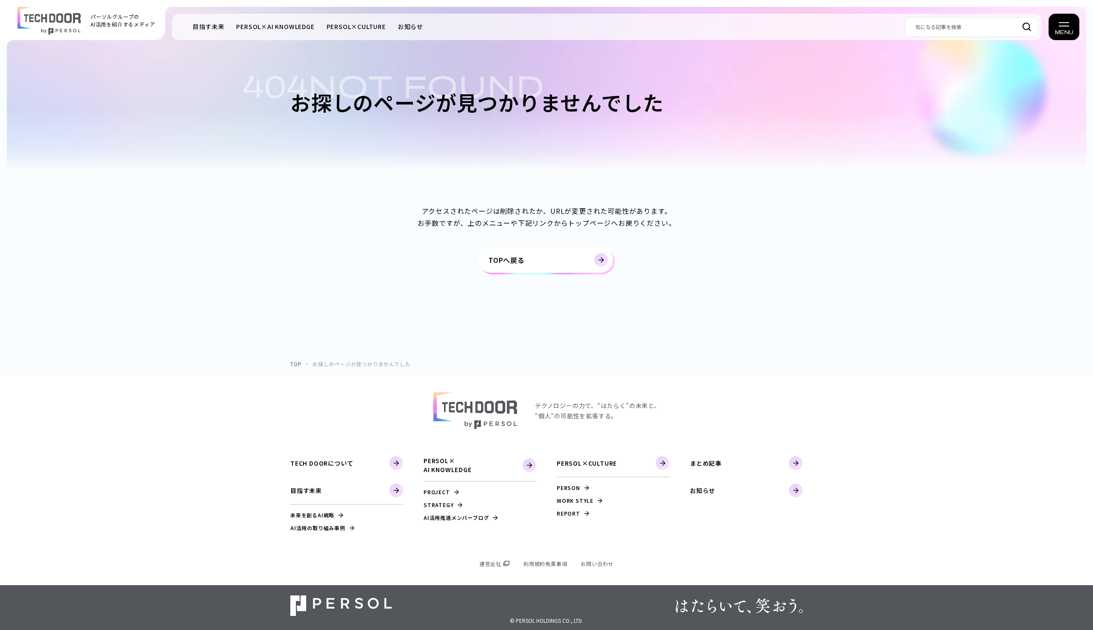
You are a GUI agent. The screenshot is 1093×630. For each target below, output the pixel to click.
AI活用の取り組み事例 (317, 527)
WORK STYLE (575, 500)
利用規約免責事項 (545, 563)
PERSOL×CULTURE (587, 463)
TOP (295, 364)
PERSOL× (275, 26)
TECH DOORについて (321, 463)
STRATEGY (438, 504)
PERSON (568, 487)
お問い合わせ (597, 563)
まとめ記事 (706, 463)
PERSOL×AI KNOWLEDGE (448, 465)
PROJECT (437, 492)
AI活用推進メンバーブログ (456, 517)
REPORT (568, 513)
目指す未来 (208, 26)
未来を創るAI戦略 (312, 515)
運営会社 (490, 563)
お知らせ (410, 26)
